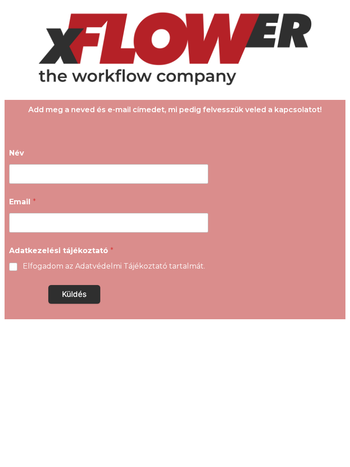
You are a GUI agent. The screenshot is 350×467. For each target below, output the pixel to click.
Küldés (74, 294)
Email (22, 201)
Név (16, 153)
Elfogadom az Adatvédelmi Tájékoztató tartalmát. (114, 266)
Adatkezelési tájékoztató (61, 250)
